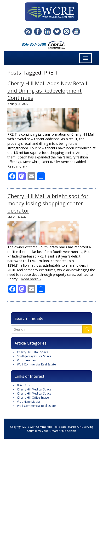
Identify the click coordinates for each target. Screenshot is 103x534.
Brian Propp (25, 385)
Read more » (17, 166)
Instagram (66, 31)
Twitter (57, 31)
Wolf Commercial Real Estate (36, 364)
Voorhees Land (27, 360)
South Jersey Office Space (34, 356)
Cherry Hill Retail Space (32, 352)
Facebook (38, 31)
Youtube (76, 31)
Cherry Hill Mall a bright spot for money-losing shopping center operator (47, 203)
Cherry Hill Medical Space (34, 389)
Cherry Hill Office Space (33, 398)
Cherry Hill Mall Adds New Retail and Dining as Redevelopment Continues (47, 90)
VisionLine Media (28, 402)
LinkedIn (47, 31)
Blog (28, 31)
